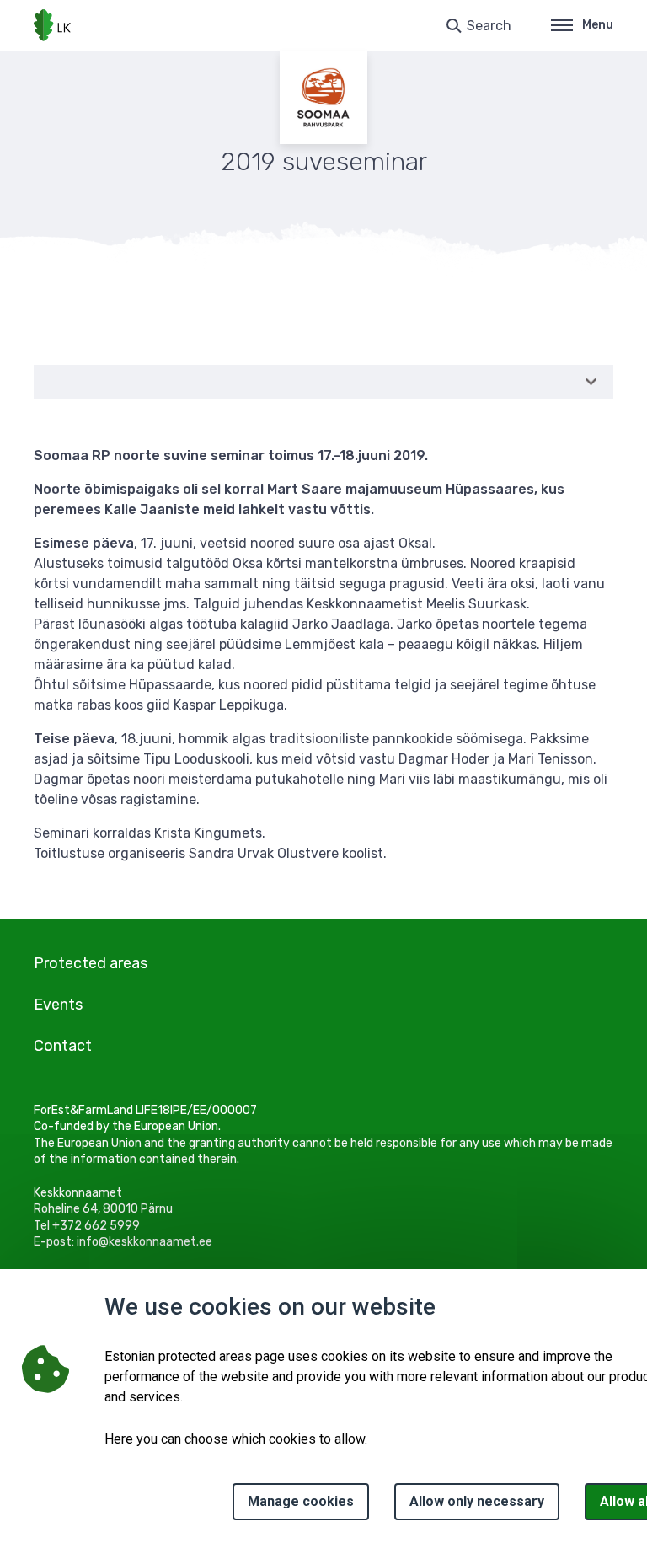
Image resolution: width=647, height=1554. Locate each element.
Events (58, 1004)
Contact (63, 1046)
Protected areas (90, 963)
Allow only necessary (476, 1501)
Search (489, 26)
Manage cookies (301, 1501)
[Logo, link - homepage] (52, 25)
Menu (597, 25)
